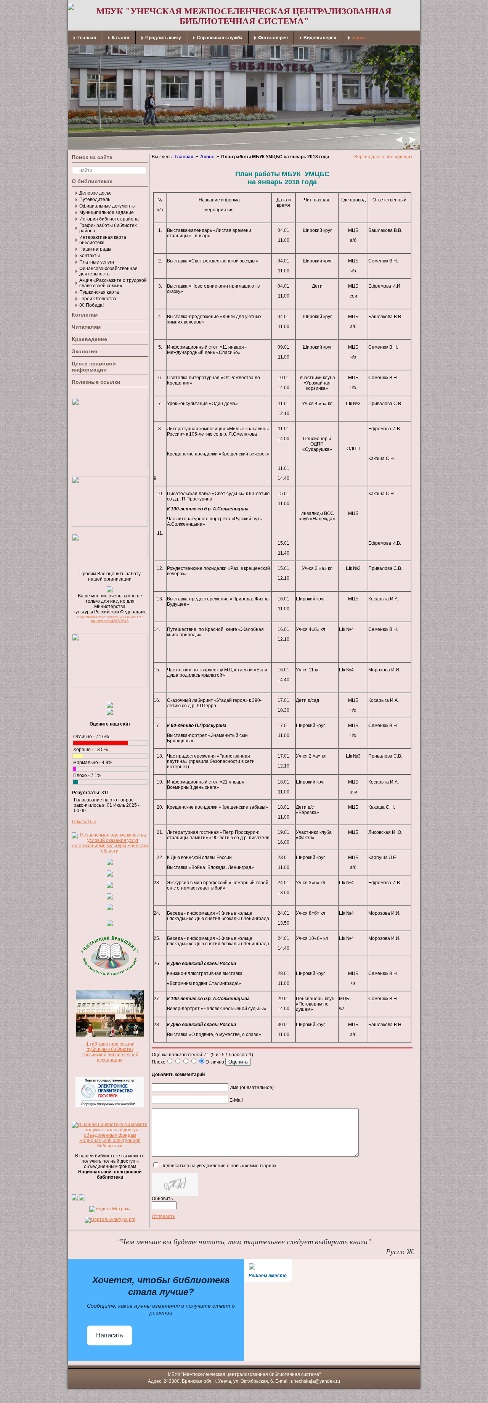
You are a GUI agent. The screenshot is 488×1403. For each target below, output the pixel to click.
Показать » (84, 821)
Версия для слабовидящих (383, 156)
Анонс (207, 156)
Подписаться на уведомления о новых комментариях (218, 1165)
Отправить (163, 1216)
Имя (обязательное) (252, 1087)
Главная (184, 156)
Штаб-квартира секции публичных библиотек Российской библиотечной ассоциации (110, 1052)
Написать (109, 1335)
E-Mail (236, 1100)
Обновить (162, 1198)
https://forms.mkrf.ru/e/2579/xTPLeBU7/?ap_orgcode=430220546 (110, 619)
